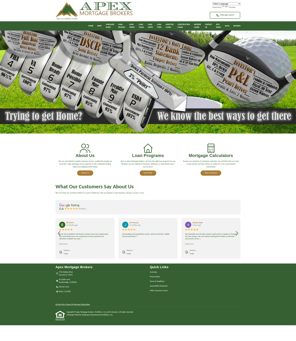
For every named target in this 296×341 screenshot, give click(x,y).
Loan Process (121, 26)
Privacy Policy (155, 277)
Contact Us (85, 173)
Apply (99, 26)
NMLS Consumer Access (159, 291)
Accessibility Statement (159, 286)
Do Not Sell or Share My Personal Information (73, 304)
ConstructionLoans (184, 26)
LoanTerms (132, 26)
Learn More (148, 173)
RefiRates (218, 26)
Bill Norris (70, 223)
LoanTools (141, 26)
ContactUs (208, 26)
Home (90, 26)
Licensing (153, 272)
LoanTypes (159, 26)
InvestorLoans (170, 26)
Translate (232, 7)
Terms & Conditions (157, 281)
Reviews (236, 26)
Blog (227, 26)
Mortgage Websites (74, 315)
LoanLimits (150, 26)
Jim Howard (133, 223)
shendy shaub (197, 223)
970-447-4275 (227, 15)
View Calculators (211, 173)
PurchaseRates (110, 26)
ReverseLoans (197, 26)
